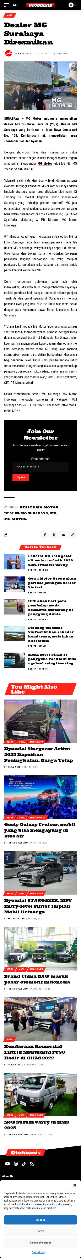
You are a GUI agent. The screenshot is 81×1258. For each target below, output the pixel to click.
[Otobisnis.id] (40, 5)
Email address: (40, 459)
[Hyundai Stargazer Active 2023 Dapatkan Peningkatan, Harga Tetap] (40, 721)
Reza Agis (24, 53)
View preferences (40, 1242)
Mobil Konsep (37, 817)
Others (43, 570)
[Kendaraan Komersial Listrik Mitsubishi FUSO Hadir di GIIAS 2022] (40, 1019)
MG (53, 513)
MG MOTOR (15, 519)
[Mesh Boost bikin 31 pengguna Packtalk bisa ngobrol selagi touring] (14, 660)
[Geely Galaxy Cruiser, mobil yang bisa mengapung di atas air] (40, 797)
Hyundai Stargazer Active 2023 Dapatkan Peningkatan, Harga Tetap (38, 754)
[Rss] (32, 1163)
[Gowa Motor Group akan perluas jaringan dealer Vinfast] (14, 584)
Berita (32, 570)
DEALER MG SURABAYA (26, 513)
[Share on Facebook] (44, 534)
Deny (40, 1231)
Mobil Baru (36, 741)
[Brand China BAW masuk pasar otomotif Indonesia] (40, 948)
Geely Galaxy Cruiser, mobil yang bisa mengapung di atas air (39, 830)
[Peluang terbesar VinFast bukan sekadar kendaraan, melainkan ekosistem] (14, 633)
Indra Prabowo (18, 842)
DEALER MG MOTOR (39, 507)
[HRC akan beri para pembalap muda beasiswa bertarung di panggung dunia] (14, 607)
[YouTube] (7, 1163)
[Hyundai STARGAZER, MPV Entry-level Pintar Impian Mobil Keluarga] (40, 873)
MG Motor (45, 163)
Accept (40, 1220)
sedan (18, 169)
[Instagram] (16, 1163)
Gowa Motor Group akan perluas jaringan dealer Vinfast (52, 583)
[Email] (63, 534)
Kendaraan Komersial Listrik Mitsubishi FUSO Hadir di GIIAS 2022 (34, 1052)
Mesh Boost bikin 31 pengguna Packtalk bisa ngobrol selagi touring (52, 659)
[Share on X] (54, 534)
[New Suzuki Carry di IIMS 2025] (40, 1094)
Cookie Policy (38, 1252)
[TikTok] (24, 1163)
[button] (75, 1185)
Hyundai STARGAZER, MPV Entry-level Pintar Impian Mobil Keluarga (37, 906)
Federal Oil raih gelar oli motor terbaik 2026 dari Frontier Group (50, 560)
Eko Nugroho (16, 918)
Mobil (9, 15)
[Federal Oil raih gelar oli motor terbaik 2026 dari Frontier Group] (14, 561)
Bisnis (42, 592)
